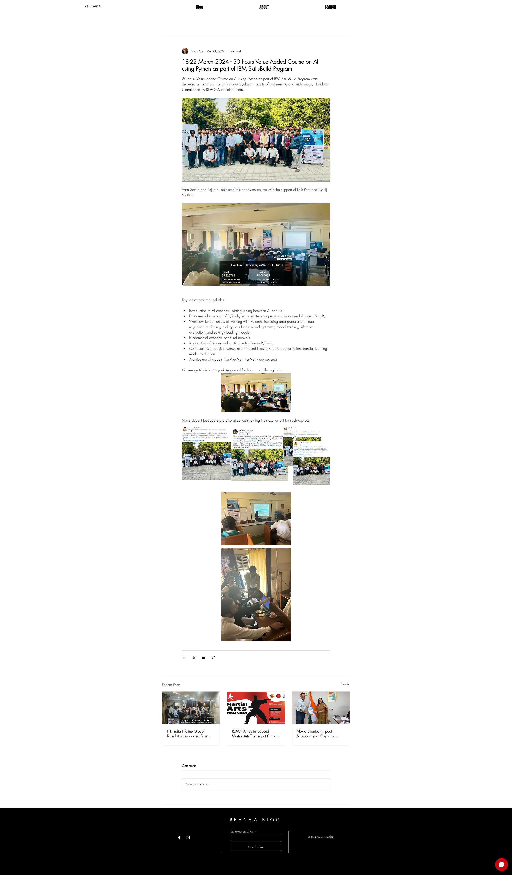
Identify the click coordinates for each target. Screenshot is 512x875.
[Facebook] (179, 837)
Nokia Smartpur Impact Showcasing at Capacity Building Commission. (315, 733)
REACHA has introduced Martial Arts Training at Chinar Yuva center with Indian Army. (254, 733)
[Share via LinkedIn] (203, 657)
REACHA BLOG (256, 820)
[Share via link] (213, 657)
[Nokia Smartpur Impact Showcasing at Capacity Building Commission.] (321, 708)
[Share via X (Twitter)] (194, 657)
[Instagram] (187, 837)
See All (346, 684)
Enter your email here (243, 831)
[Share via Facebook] (184, 657)
